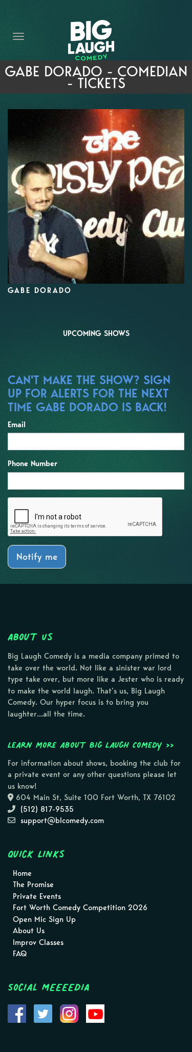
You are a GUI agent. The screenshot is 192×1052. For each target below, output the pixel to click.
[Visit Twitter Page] (43, 1012)
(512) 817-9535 (47, 809)
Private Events (37, 896)
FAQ (20, 953)
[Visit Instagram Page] (69, 1012)
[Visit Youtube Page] (95, 1012)
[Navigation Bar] (18, 36)
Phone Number (32, 463)
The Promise (33, 884)
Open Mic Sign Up (44, 919)
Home (22, 873)
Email (17, 424)
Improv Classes (38, 942)
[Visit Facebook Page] (17, 1012)
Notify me (36, 556)
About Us (29, 930)
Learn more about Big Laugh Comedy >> (91, 744)
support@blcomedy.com (62, 820)
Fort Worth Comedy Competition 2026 (80, 907)
